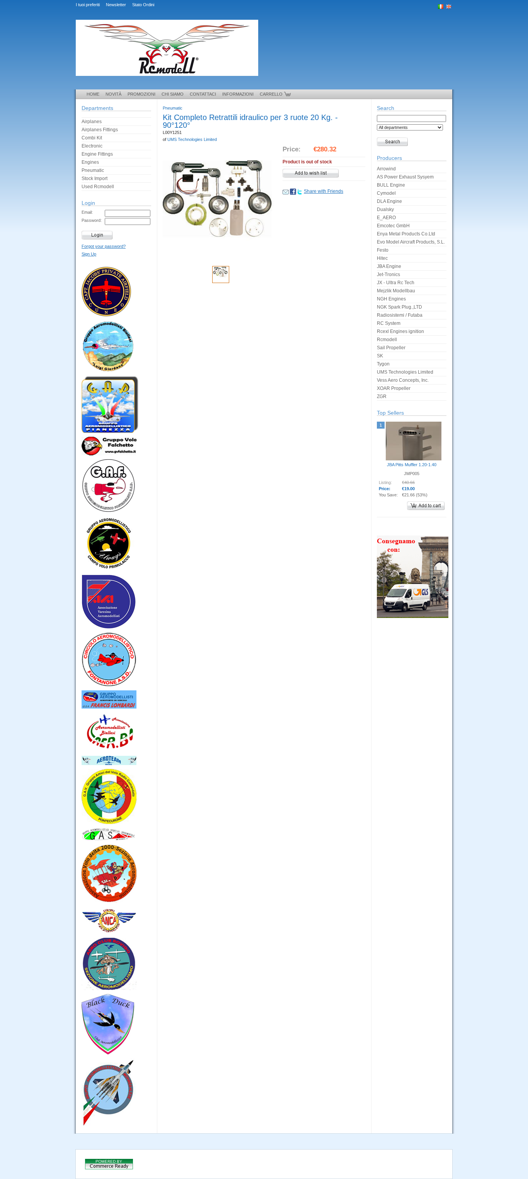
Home (93, 94)
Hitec (382, 258)
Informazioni (238, 94)
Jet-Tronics (388, 274)
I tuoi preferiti (88, 4)
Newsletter (116, 4)
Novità (113, 94)
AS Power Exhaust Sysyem (405, 177)
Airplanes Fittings (100, 129)
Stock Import (94, 178)
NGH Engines (391, 299)
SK (380, 356)
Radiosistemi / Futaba (399, 315)
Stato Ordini (143, 4)
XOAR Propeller (393, 388)
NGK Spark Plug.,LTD (399, 307)
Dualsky (385, 209)
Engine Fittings (97, 154)
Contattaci (203, 94)
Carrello (271, 94)
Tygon (383, 364)
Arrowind (386, 169)
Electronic (92, 146)
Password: (92, 220)
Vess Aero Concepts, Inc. (403, 380)
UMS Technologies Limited (192, 139)
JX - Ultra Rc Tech (395, 282)
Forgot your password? (104, 246)
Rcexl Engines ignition (400, 331)
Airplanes (92, 121)
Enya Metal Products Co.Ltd (406, 234)
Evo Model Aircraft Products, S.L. (411, 242)
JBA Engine (389, 266)
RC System (388, 323)
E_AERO (386, 217)
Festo (382, 250)
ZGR (382, 396)
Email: (87, 212)
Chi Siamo (173, 94)
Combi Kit (92, 138)
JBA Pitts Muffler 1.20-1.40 (411, 464)
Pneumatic (93, 170)
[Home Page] (167, 81)
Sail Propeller (391, 347)
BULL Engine (391, 185)
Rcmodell (387, 339)
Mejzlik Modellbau (396, 290)
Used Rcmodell (98, 186)
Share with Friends (323, 191)
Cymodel (386, 193)
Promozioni (141, 94)
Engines (90, 162)
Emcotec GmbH (393, 225)
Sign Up (89, 254)
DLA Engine (389, 201)
